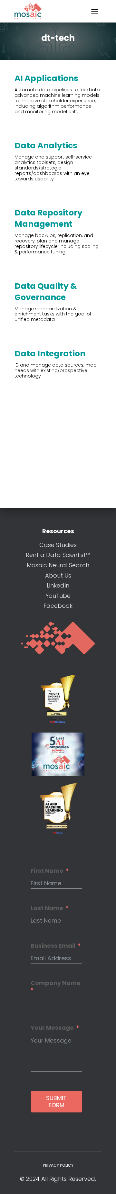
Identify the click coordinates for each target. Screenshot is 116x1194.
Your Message (52, 1027)
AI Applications (46, 78)
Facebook (58, 606)
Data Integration (50, 353)
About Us (58, 575)
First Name (47, 870)
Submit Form (56, 1101)
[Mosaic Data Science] (30, 11)
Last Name (47, 908)
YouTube (58, 596)
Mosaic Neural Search (58, 565)
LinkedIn (58, 585)
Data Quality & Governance (46, 291)
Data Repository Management (48, 218)
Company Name (56, 983)
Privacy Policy (58, 1165)
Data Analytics (46, 145)
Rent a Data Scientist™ (58, 555)
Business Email (53, 945)
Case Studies (58, 545)
